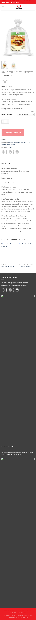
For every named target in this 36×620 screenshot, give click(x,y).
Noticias (6, 611)
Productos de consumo (14, 142)
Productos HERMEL (14, 71)
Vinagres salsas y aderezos (19, 73)
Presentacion (6, 114)
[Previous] (4, 36)
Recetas (29, 611)
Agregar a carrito (13, 133)
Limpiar (33, 111)
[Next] (31, 36)
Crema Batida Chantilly (8, 266)
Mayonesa (9, 147)
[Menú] (2, 7)
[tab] (18, 164)
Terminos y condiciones (18, 612)
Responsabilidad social (18, 611)
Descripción (5, 163)
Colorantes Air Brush (25, 266)
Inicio (3, 71)
